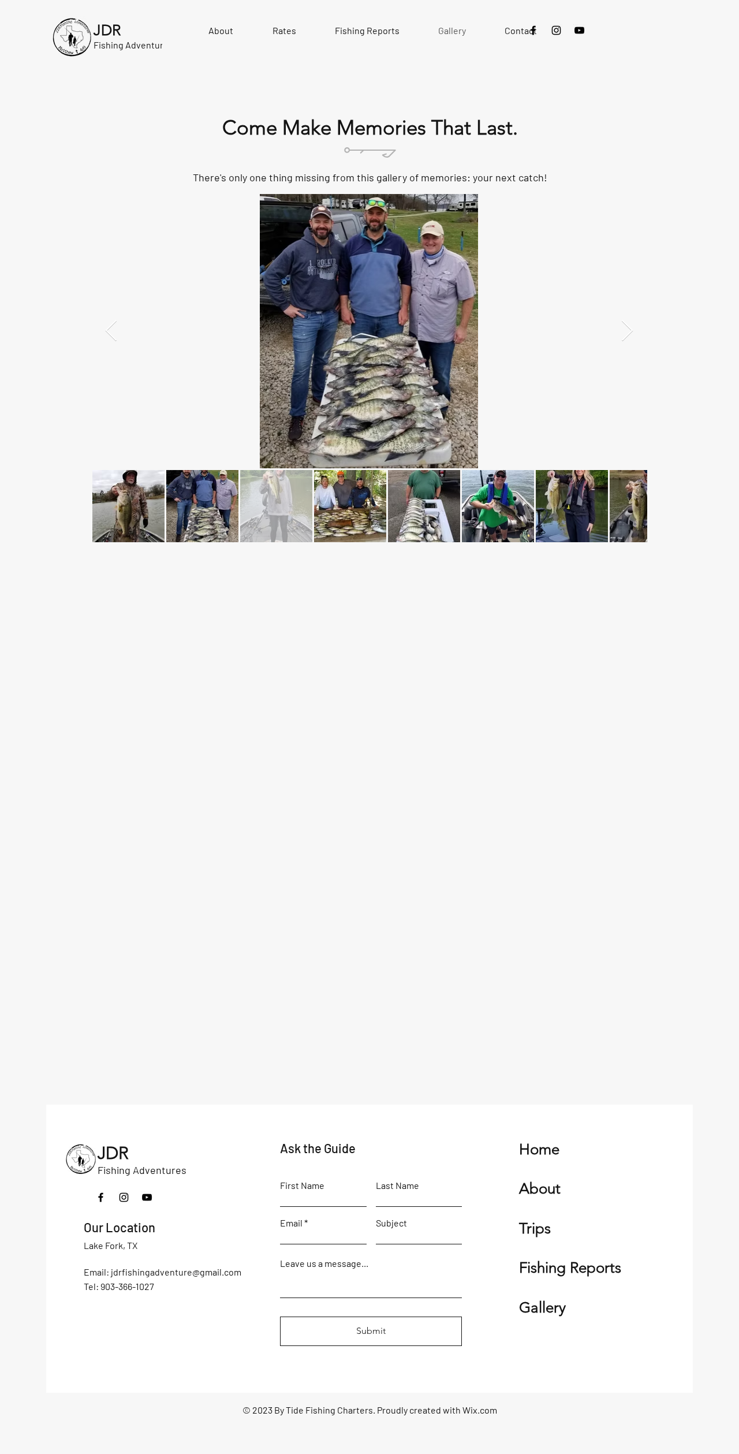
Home (539, 1149)
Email (291, 1223)
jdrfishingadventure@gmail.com (176, 1271)
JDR (113, 1153)
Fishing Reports (570, 1268)
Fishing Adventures (142, 1170)
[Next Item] (627, 331)
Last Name (397, 1185)
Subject (391, 1223)
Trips (535, 1228)
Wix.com (479, 1409)
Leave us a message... (324, 1263)
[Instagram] (556, 30)
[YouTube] (579, 30)
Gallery (542, 1308)
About (540, 1189)
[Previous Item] (111, 331)
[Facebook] (533, 30)
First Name (302, 1185)
